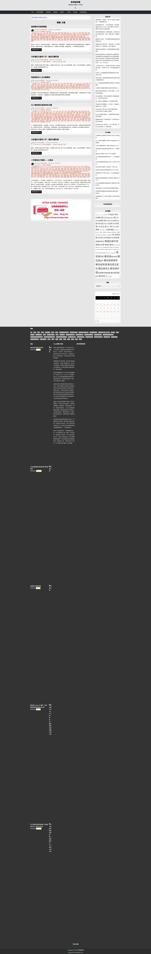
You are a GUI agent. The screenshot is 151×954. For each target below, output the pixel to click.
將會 (59, 170)
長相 (79, 88)
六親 (65, 167)
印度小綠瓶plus (102, 230)
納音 (50, 175)
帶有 (77, 170)
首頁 (32, 12)
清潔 (83, 173)
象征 (88, 87)
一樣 (46, 83)
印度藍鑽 (104, 232)
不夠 (52, 32)
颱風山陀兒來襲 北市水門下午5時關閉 (106, 154)
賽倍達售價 (101, 264)
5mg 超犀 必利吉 (58, 344)
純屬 (53, 175)
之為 (38, 112)
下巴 (58, 83)
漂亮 (38, 38)
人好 (47, 167)
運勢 (67, 88)
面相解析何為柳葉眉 (39, 27)
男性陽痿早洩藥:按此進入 (39, 17)
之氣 (82, 166)
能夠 (35, 40)
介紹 (79, 32)
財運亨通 (39, 88)
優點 (41, 34)
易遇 (86, 86)
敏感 (47, 36)
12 (104, 308)
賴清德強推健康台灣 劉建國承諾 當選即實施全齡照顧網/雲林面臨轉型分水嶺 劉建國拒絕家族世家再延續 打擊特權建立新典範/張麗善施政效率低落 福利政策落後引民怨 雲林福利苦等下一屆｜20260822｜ (107, 58)
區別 (35, 113)
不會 (61, 166)
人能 (59, 112)
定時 (49, 35)
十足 (83, 167)
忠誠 (81, 35)
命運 (65, 34)
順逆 (86, 40)
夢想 (48, 84)
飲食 (80, 339)
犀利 (50, 38)
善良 (71, 34)
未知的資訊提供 (107, 204)
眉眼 (67, 87)
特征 (44, 38)
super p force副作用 (103, 215)
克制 (59, 167)
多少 (65, 113)
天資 (32, 170)
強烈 (86, 170)
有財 (35, 172)
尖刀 (35, 86)
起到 (49, 88)
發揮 (82, 174)
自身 (75, 119)
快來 (89, 114)
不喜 (49, 32)
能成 (71, 175)
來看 (33, 84)
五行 (41, 167)
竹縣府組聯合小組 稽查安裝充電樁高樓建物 (107, 188)
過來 (70, 88)
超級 (59, 40)
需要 (80, 40)
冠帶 (74, 167)
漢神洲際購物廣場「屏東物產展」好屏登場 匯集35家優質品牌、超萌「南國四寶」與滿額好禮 (108, 34)
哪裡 (68, 34)
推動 (47, 116)
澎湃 (35, 174)
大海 (86, 168)
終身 (45, 119)
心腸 (78, 35)
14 (111, 308)
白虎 (78, 118)
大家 (71, 113)
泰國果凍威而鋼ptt (45, 37)
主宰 (35, 112)
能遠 (38, 40)
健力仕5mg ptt (107, 217)
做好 (35, 34)
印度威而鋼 (48, 12)
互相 (38, 167)
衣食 (78, 119)
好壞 (86, 113)
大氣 (56, 84)
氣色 (88, 116)
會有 (84, 171)
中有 (61, 32)
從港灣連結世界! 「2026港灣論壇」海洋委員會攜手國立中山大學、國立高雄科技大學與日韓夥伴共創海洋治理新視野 (107, 27)
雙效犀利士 (103, 276)
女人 (65, 84)
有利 (87, 171)
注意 (63, 172)
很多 (70, 35)
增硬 (74, 168)
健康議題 (55, 12)
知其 (35, 175)
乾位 (88, 166)
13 (107, 308)
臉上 (69, 119)
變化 (86, 119)
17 (97, 312)
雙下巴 (89, 88)
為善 (45, 118)
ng (41, 166)
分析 (47, 34)
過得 (56, 120)
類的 (35, 122)
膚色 (66, 119)
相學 (71, 38)
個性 (32, 34)
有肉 (89, 86)
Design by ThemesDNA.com (75, 952)
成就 (48, 171)
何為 (88, 32)
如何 (89, 113)
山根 (41, 86)
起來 (38, 120)
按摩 (60, 171)
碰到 (41, 175)
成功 (65, 86)
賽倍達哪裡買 (111, 260)
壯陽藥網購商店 (83, 12)
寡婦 (56, 170)
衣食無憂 (82, 119)
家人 (47, 170)
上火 (49, 166)
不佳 (65, 111)
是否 (53, 116)
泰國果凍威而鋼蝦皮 (61, 337)
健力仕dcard (109, 220)
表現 (47, 40)
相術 (61, 87)
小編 (64, 114)
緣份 (62, 175)
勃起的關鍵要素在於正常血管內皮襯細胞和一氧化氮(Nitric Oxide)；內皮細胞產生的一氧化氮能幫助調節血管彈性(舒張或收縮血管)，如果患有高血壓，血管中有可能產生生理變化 (64, 377)
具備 (44, 34)
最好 (62, 116)
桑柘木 (45, 172)
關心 (77, 40)
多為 (80, 168)
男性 (65, 38)
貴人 (56, 40)
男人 (62, 38)
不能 (64, 166)
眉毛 (74, 38)
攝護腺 (32, 335)
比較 (81, 36)
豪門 (32, 88)
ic (39, 111)
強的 (44, 86)
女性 (89, 34)
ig (38, 32)
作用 (89, 83)
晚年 (62, 36)
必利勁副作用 (108, 237)
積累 (36, 119)
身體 (57, 339)
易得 (80, 86)
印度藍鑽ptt (108, 232)
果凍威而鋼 (75, 2)
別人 (77, 167)
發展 (72, 118)
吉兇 (41, 168)
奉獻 (86, 34)
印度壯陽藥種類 (39, 12)
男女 (70, 174)
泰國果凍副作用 (70, 335)
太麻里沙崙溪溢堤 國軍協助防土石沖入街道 (107, 170)
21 (111, 312)
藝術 (44, 40)
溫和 (32, 38)
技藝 (41, 36)
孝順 (43, 114)
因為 (65, 168)
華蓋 (86, 175)
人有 (56, 112)
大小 (74, 113)
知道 (76, 87)
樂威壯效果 (100, 244)
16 (118, 308)
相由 (83, 118)
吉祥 (44, 113)
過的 (59, 120)
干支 (83, 170)
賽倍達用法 (104, 268)
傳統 (38, 34)
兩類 (80, 112)
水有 (51, 172)
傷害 (56, 167)
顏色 (32, 122)
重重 (71, 40)
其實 (83, 112)
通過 (65, 40)
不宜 (55, 166)
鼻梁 (48, 89)
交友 (67, 32)
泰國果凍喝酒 (97, 335)
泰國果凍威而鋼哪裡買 (57, 37)
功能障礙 (47, 332)
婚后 (44, 170)
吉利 (41, 113)
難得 (81, 177)
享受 (50, 112)
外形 (77, 34)
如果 (32, 114)
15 (114, 308)
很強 (89, 170)
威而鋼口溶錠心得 (83, 332)
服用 (44, 335)
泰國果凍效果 (82, 37)
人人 (53, 112)
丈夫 (55, 83)
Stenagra (97, 215)
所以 (38, 36)
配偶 (76, 88)
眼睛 (73, 87)
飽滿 (36, 89)
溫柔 (35, 38)
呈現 (62, 34)
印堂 (39, 84)
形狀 (67, 35)
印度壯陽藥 (44, 29)
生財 (64, 174)
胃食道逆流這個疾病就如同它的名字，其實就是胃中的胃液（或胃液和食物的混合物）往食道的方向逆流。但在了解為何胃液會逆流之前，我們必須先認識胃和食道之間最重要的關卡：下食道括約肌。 (64, 423)
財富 (32, 120)
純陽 (56, 175)
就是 (67, 114)
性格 (87, 35)
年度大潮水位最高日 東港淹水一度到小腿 (106, 167)
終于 (59, 175)
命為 (56, 168)
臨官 (77, 175)
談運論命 (62, 12)
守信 (46, 35)
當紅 (61, 61)
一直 (43, 32)
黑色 (46, 122)
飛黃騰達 (42, 122)
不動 (76, 111)
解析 (50, 40)
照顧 (41, 38)
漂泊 (32, 174)
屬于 (38, 86)
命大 (53, 168)
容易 (52, 35)
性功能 (113, 332)
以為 (50, 167)
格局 (41, 172)
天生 (80, 34)
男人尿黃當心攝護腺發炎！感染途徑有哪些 (107, 101)
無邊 (41, 174)
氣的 (85, 116)
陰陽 (78, 177)
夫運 (83, 34)
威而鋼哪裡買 (79, 84)
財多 (38, 177)
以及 (65, 112)
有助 (32, 172)
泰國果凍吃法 (68, 172)
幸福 (76, 114)
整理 (50, 36)
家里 (58, 114)
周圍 (47, 113)
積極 (83, 38)
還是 (65, 120)
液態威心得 (37, 118)
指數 (71, 86)
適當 (73, 88)
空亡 (47, 175)
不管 (55, 32)
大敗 (83, 168)
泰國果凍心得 (66, 37)
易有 (83, 86)
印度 (50, 34)
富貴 (32, 86)
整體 (53, 36)
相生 (32, 175)
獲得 (53, 38)
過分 (68, 40)
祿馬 (44, 175)
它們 (46, 114)
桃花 (75, 36)
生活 (49, 339)
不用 (79, 111)
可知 (35, 168)
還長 (71, 120)
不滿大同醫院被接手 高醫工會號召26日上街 (107, 146)
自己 (41, 40)
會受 (81, 171)
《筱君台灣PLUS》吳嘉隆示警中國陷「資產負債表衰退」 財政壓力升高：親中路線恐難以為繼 (108, 68)
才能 (54, 171)
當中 (76, 174)
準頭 (55, 87)
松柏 (38, 172)
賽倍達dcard (110, 256)
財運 (35, 88)
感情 (32, 36)
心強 (53, 86)
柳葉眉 (72, 36)
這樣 (62, 40)
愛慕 (59, 86)
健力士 (107, 226)
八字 (62, 167)
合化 (38, 168)
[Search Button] (75, 8)
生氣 (63, 118)
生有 (59, 38)
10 (97, 308)
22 (114, 312)
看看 (89, 118)
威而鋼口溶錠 (40, 35)
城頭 (71, 168)
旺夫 (59, 36)
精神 (86, 38)
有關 (76, 116)
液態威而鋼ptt (35, 339)
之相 (41, 112)
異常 (73, 174)
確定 (80, 38)
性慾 (117, 332)
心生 (82, 114)
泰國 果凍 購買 (98, 337)
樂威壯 (43, 80)
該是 (85, 87)
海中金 (79, 173)
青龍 (86, 120)
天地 (89, 168)
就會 (65, 170)
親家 (89, 175)
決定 (84, 36)
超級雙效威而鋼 (104, 272)
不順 (67, 166)
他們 (82, 32)
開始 (82, 88)
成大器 (45, 171)
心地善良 (74, 35)
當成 (79, 174)
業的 (78, 36)
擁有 (44, 36)
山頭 (71, 170)
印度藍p (100, 232)
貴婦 (46, 88)
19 (104, 312)
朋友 (65, 36)
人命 (44, 167)
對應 (62, 170)
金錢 (71, 177)
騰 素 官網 (110, 276)
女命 (38, 170)
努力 (80, 167)
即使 (86, 167)
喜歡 (74, 34)
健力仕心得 (105, 223)
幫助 (73, 114)
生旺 (61, 174)
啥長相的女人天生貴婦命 (40, 77)
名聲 (59, 34)
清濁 (86, 173)
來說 (71, 112)
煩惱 (51, 118)
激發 (38, 174)
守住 (49, 114)
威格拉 (43, 142)
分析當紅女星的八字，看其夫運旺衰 (45, 57)
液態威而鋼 (114, 337)
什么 (76, 32)
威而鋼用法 (105, 235)
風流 (88, 177)
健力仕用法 (100, 226)
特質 (47, 38)
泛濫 (60, 172)
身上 (44, 120)
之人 (73, 166)
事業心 (71, 83)
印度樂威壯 (110, 229)
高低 (89, 40)
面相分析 (48, 31)
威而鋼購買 (109, 235)
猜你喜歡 (75, 12)
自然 (83, 175)
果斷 (68, 36)
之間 (85, 166)
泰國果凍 (62, 335)
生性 (58, 174)
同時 (42, 84)
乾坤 (32, 167)
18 (100, 312)
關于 (80, 120)
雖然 (85, 88)
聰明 (60, 119)
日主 (66, 171)
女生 (32, 35)
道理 (62, 120)
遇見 (62, 177)
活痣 (32, 118)
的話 (58, 87)
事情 (44, 112)
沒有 (35, 87)
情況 (32, 116)
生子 (56, 38)
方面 (56, 36)
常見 (80, 170)
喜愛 (62, 168)
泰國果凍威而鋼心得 (49, 337)
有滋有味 (72, 116)
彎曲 (64, 35)
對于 (58, 35)
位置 (86, 83)
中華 (88, 111)
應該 (62, 86)
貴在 (47, 177)
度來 (79, 114)
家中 (52, 114)
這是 (50, 177)
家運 (53, 170)
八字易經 (43, 61)
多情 (77, 168)
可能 (56, 34)
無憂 (48, 118)
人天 (78, 83)
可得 (32, 168)
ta (41, 32)
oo (44, 111)
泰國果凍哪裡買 (35, 37)
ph (43, 166)
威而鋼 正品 (100, 235)
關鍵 (83, 120)
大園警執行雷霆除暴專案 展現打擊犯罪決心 (107, 88)
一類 (57, 111)
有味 (68, 116)
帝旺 (74, 170)
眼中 (70, 87)
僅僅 (77, 112)
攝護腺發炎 (39, 335)
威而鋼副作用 (114, 232)
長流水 (75, 177)
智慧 (59, 116)
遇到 (64, 88)
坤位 (68, 168)
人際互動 (69, 12)
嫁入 (85, 84)
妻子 (35, 35)
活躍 (87, 37)
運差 (68, 177)
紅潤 (42, 119)
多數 (68, 113)
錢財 (77, 120)
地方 (62, 113)
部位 (74, 120)
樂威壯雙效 (109, 244)
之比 (79, 166)
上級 (46, 32)
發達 (68, 38)
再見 (71, 167)
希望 (70, 114)
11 (100, 308)
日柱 (69, 171)
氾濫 (54, 172)
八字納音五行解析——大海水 (42, 160)
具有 (86, 112)
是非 (56, 116)
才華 (57, 171)
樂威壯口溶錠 (50, 335)
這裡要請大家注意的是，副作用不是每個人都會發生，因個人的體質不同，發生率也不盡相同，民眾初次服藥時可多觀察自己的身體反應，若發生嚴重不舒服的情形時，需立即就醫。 (64, 365)
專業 (55, 35)
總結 (48, 119)
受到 (89, 167)
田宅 (66, 118)
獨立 (55, 174)
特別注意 (51, 174)
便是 (74, 112)
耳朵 (57, 119)
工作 (61, 35)
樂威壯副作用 (111, 241)
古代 (53, 34)
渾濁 (89, 173)
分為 (89, 112)
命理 (50, 113)
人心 (70, 32)
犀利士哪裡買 (44, 59)
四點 (59, 113)
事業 (64, 32)
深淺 (42, 118)
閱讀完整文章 (36, 50)
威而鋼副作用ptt (64, 332)
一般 (52, 83)
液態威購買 (43, 339)
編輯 (32, 40)
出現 (42, 332)
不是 (64, 83)
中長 (32, 112)
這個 (47, 120)
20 (107, 312)
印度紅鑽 (116, 230)
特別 (47, 174)
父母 (54, 118)
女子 (68, 84)
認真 (53, 40)
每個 (32, 87)
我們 (41, 116)
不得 (58, 166)
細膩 (89, 38)
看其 (64, 61)
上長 (60, 111)
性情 (84, 35)
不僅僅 (72, 111)
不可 (52, 166)
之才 (76, 166)
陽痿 (64, 339)
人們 (75, 83)
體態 (39, 89)
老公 (51, 119)
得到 (50, 86)
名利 (47, 168)
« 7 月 (97, 321)
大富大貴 (52, 84)
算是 (39, 119)
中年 (70, 166)
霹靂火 (85, 177)
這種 (61, 88)
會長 (65, 116)
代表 (85, 32)
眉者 (77, 38)
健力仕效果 (114, 223)
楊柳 (48, 172)
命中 (50, 168)
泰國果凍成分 (74, 37)
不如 (61, 83)
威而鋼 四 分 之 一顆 (103, 332)
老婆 (54, 119)
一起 (54, 111)
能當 (74, 175)
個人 (36, 84)
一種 (34, 332)
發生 (85, 174)
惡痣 (35, 116)
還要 (68, 120)
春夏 (72, 171)
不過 (58, 32)
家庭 (55, 114)
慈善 (35, 36)
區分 (32, 113)
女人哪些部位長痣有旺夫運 (41, 105)
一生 (49, 83)
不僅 (68, 111)
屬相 (68, 170)
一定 (43, 83)
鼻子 (45, 89)
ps (46, 111)
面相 (83, 40)
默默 (32, 41)
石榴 (38, 175)
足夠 (55, 88)
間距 (74, 40)
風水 (38, 122)
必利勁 (85, 114)
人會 (73, 32)
